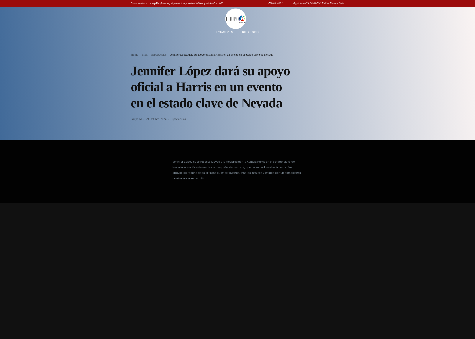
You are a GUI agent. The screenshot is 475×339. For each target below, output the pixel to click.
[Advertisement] (237, 271)
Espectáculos (178, 119)
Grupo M (136, 119)
